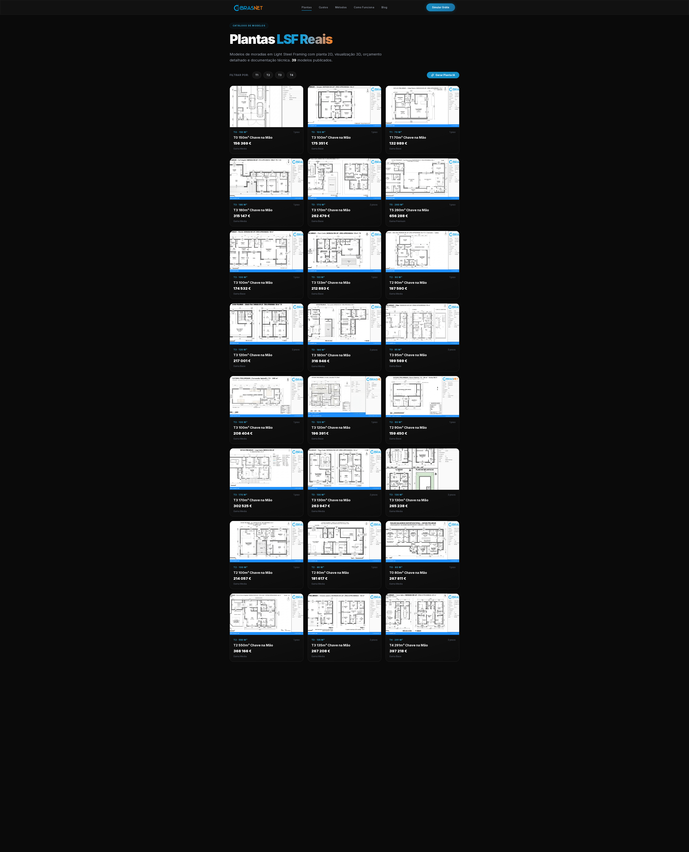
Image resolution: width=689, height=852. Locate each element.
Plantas (306, 7)
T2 (268, 75)
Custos (323, 7)
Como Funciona (364, 7)
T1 (256, 75)
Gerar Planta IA (445, 75)
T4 (291, 75)
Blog (384, 7)
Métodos (341, 7)
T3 (280, 75)
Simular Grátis (440, 7)
